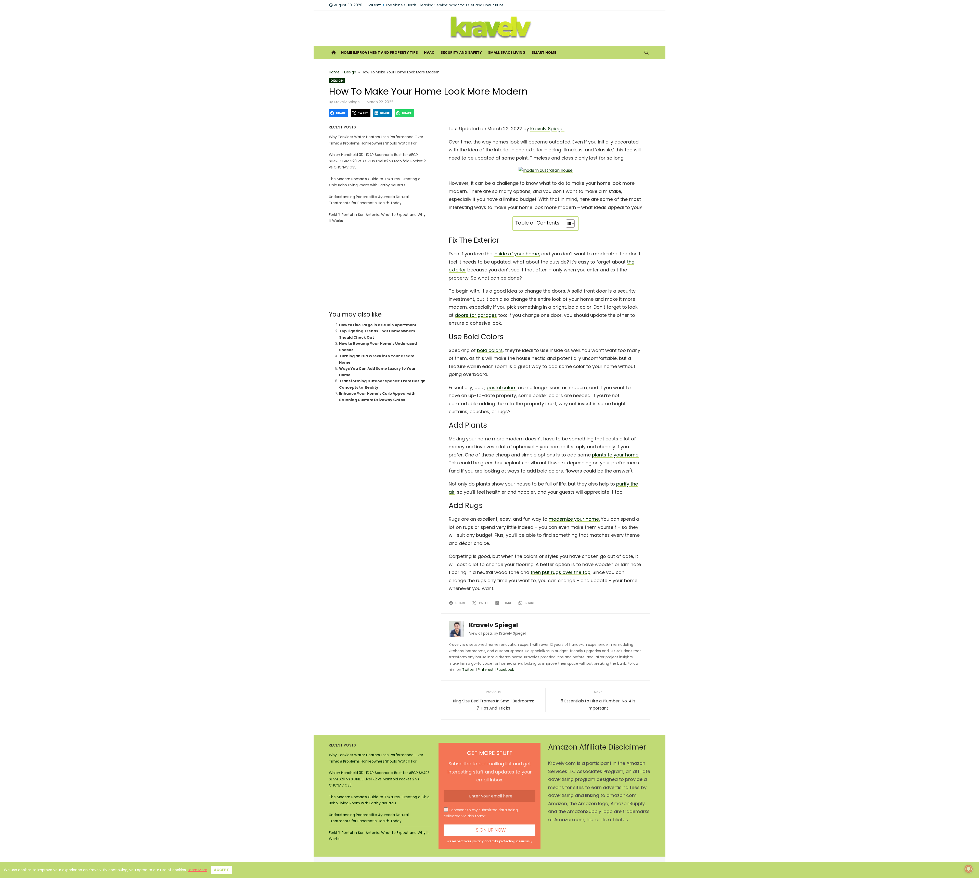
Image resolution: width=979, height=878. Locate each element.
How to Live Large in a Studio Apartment (378, 324)
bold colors (490, 350)
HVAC (429, 52)
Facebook (505, 669)
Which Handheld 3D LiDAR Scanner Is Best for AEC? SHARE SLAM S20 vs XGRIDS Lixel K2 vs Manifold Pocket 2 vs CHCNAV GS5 (377, 161)
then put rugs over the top (560, 572)
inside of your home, (517, 254)
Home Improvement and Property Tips (379, 52)
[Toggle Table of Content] (567, 223)
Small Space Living (506, 52)
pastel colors (502, 387)
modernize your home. (574, 519)
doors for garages (476, 315)
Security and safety (461, 52)
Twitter (468, 669)
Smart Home (544, 52)
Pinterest (486, 669)
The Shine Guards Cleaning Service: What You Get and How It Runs (444, 5)
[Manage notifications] (968, 869)
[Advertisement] (377, 267)
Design (350, 72)
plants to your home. (615, 455)
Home (334, 72)
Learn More (197, 869)
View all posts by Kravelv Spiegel (497, 633)
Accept (221, 869)
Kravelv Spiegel (347, 102)
